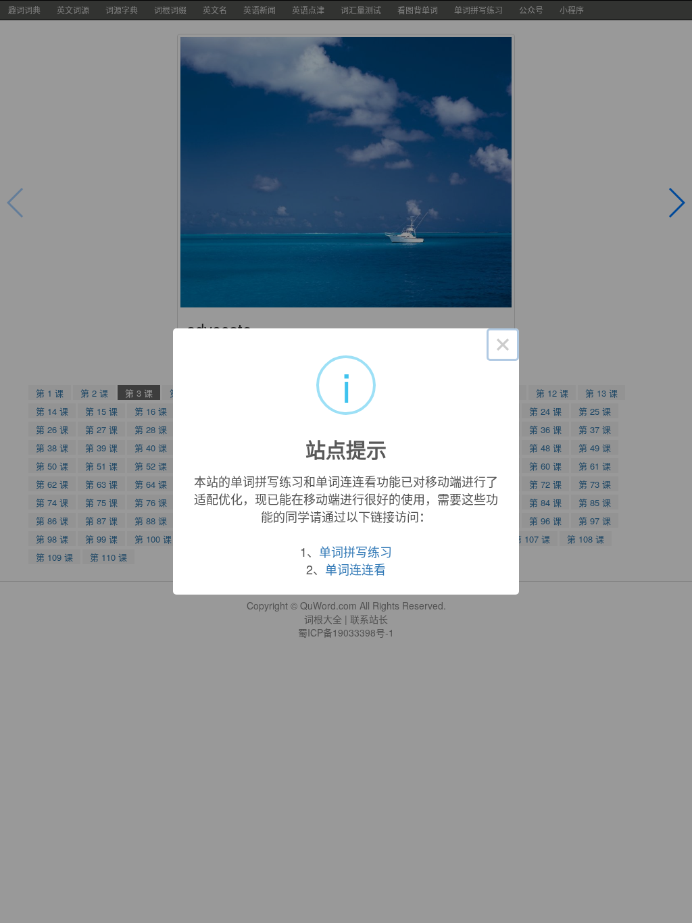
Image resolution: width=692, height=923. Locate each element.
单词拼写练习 (355, 551)
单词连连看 (355, 569)
